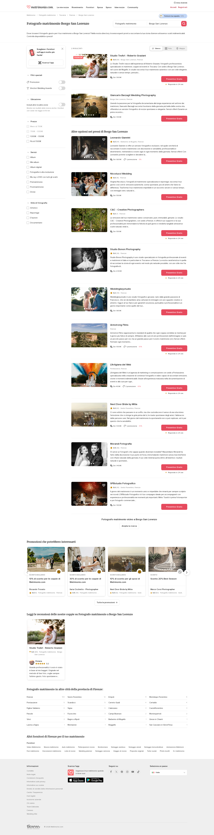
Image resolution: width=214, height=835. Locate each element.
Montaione (72, 725)
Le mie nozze (63, 7)
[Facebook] (111, 772)
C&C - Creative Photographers (127, 209)
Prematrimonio (36, 182)
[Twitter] (116, 772)
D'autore (34, 218)
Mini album (34, 162)
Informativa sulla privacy (36, 782)
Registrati (182, 7)
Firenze (72, 15)
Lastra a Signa (33, 725)
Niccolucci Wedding (121, 173)
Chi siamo (31, 803)
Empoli (111, 697)
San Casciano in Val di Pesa (160, 725)
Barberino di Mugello (117, 719)
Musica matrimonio (51, 747)
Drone (32, 192)
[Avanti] (186, 572)
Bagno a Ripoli (73, 719)
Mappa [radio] (182, 48)
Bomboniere (103, 747)
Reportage (34, 213)
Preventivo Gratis (174, 79)
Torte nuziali (152, 751)
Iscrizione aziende (34, 799)
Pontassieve (32, 702)
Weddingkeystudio (120, 288)
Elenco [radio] (157, 48)
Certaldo (153, 702)
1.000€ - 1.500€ (37, 136)
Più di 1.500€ (35, 141)
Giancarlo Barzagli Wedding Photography (133, 95)
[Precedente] (27, 572)
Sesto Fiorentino (75, 697)
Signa (70, 708)
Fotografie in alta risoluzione (42, 172)
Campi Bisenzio (114, 713)
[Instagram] (127, 772)
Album (33, 157)
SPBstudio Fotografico (122, 483)
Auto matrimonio (68, 747)
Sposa (100, 7)
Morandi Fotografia (121, 443)
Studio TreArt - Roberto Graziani (128, 55)
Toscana (62, 15)
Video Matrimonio (34, 747)
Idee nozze (119, 7)
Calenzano (112, 708)
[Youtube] (133, 772)
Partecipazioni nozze (86, 747)
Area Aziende (181, 3)
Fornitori (90, 7)
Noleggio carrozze (102, 751)
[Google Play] (94, 782)
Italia (158, 772)
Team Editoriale (33, 807)
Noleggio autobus (118, 747)
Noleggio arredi (135, 747)
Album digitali (36, 167)
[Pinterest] (122, 772)
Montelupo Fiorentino (158, 697)
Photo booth (165, 751)
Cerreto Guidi (114, 702)
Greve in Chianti (156, 719)
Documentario (36, 222)
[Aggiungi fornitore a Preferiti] (103, 57)
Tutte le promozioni (106, 602)
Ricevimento (77, 7)
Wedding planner (85, 751)
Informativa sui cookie (35, 785)
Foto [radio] (170, 48)
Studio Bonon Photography (125, 249)
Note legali (31, 774)
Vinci (29, 719)
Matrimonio (31, 15)
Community (132, 7)
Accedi (173, 7)
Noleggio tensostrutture (153, 747)
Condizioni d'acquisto (35, 778)
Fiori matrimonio (33, 751)
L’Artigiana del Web (120, 364)
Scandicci (72, 702)
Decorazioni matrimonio (51, 751)
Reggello (112, 725)
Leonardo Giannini (120, 137)
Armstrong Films (119, 324)
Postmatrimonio (37, 187)
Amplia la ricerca (129, 526)
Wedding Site (32, 814)
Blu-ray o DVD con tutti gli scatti (44, 177)
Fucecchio (72, 713)
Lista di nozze (70, 751)
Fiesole (30, 713)
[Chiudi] (62, 49)
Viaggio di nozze (120, 751)
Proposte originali (137, 751)
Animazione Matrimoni (175, 747)
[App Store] (76, 782)
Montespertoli (155, 713)
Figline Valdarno (33, 708)
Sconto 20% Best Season (163, 578)
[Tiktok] (138, 772)
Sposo (109, 7)
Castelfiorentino (156, 708)
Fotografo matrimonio (47, 15)
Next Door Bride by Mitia (123, 404)
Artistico (34, 208)
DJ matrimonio (178, 751)
